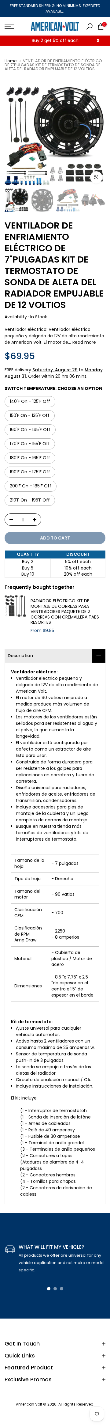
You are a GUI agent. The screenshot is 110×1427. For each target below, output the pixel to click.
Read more (84, 342)
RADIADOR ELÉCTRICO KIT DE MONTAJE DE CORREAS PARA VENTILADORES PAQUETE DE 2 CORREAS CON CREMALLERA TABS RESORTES (65, 611)
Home (11, 61)
